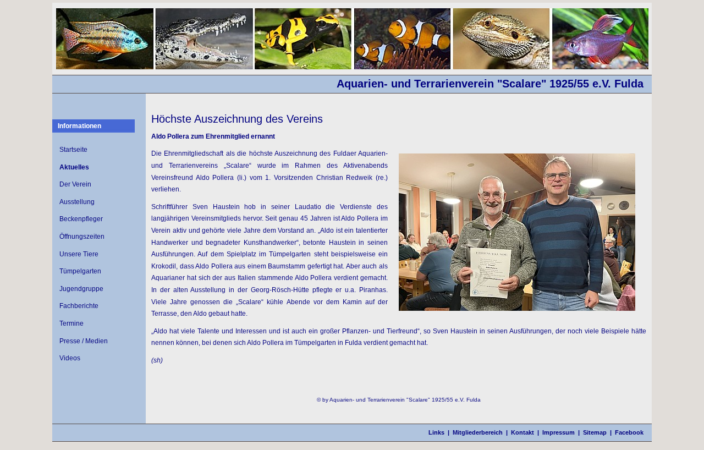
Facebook (629, 432)
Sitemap (595, 432)
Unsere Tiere (78, 254)
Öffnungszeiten (82, 236)
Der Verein (75, 184)
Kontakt (522, 432)
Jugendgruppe (81, 289)
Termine (71, 323)
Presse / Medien (83, 341)
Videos (69, 358)
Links (436, 432)
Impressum (558, 432)
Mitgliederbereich (478, 432)
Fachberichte (78, 306)
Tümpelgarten (80, 271)
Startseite (73, 149)
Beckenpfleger (81, 219)
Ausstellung (77, 202)
